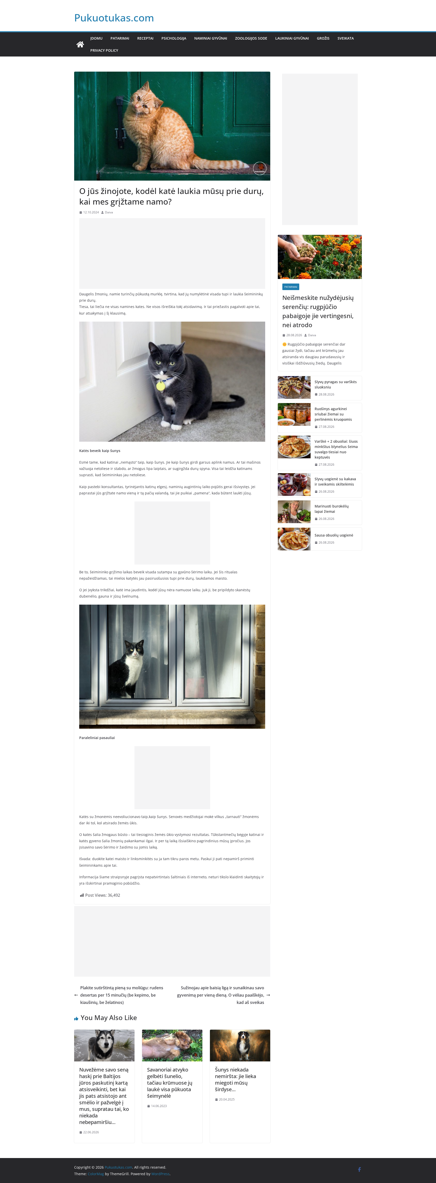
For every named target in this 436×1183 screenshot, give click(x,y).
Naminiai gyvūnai (210, 38)
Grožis (323, 38)
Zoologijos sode (251, 38)
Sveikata (346, 38)
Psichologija (173, 38)
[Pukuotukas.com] (80, 44)
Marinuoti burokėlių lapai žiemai (332, 509)
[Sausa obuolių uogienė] (294, 539)
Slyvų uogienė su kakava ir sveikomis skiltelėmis (335, 481)
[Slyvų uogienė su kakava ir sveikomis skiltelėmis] (294, 485)
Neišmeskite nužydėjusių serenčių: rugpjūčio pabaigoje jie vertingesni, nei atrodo (318, 311)
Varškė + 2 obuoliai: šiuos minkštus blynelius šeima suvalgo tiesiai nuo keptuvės (336, 449)
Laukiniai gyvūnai (292, 38)
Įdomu (96, 38)
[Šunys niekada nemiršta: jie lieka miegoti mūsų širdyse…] (240, 1033)
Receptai (145, 38)
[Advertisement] (172, 253)
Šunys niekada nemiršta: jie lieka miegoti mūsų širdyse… (235, 1079)
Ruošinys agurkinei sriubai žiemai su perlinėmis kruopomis (333, 414)
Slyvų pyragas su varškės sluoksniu (336, 384)
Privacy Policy (104, 50)
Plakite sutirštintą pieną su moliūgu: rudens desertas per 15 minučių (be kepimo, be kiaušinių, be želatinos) (121, 995)
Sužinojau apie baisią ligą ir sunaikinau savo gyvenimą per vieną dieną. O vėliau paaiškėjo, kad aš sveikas (220, 995)
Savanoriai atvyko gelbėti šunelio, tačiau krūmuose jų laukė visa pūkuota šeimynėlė (169, 1082)
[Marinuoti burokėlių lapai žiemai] (294, 512)
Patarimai (120, 38)
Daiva (109, 212)
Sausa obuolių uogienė (334, 535)
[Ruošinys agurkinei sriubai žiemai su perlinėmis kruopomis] (294, 418)
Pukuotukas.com (114, 17)
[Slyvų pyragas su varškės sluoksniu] (294, 388)
